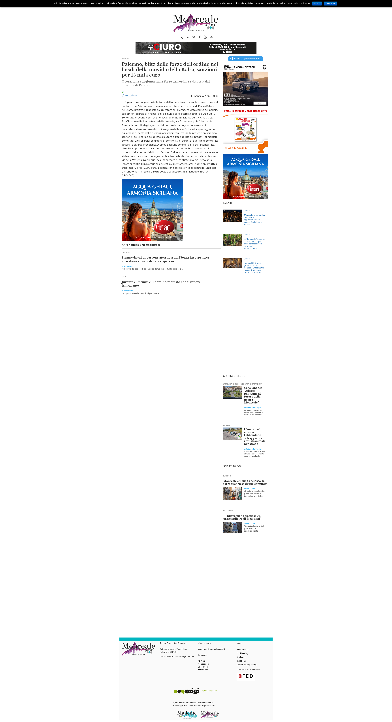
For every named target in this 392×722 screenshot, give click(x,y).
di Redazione (129, 96)
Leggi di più (330, 3)
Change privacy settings (247, 665)
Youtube (204, 667)
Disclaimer (241, 657)
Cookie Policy (242, 654)
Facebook (204, 664)
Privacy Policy (243, 650)
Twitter (203, 661)
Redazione (241, 661)
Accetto (317, 3)
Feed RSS (204, 670)
